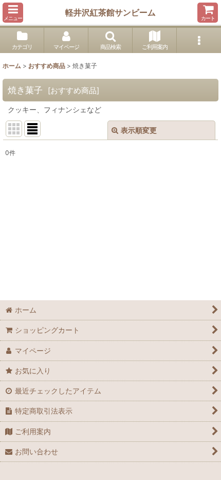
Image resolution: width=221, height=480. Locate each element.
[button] (13, 13)
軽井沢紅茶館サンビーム (110, 12)
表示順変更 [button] (139, 130)
